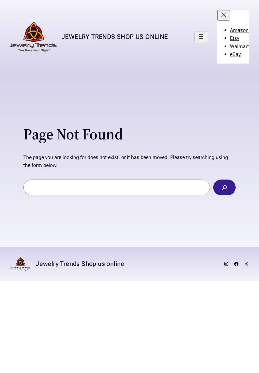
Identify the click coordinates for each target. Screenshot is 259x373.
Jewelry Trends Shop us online (115, 36)
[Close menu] (223, 15)
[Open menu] (201, 37)
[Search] (224, 187)
